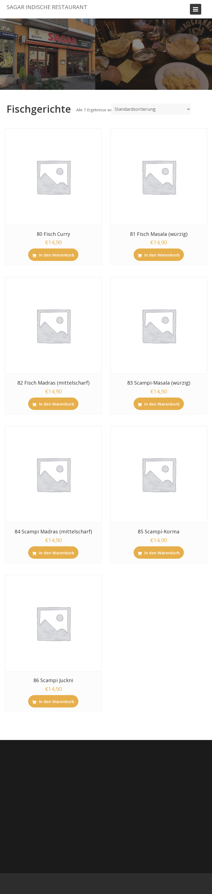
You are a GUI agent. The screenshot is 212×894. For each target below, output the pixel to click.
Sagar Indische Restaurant (47, 7)
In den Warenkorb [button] (56, 255)
